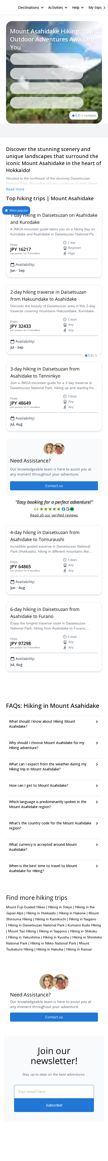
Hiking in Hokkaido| (42, 913)
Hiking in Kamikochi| (51, 919)
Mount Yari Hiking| (23, 931)
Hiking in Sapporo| (54, 931)
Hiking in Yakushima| (25, 937)
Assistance (41, 131)
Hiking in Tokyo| (61, 907)
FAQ (24, 131)
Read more (15, 189)
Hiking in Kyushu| (57, 937)
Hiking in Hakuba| (50, 949)
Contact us (54, 485)
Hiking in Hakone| (73, 913)
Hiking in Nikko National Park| (54, 943)
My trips (95, 7)
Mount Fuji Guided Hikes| (26, 907)
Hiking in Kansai (79, 949)
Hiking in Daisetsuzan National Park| (37, 925)
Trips (12, 131)
